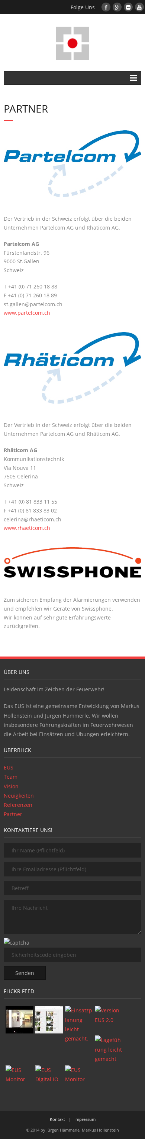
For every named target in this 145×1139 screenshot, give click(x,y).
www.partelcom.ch (27, 312)
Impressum (85, 1119)
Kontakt (57, 1119)
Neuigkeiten (19, 795)
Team (10, 776)
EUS (8, 767)
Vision (11, 786)
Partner (13, 814)
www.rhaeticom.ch (27, 527)
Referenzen (18, 804)
